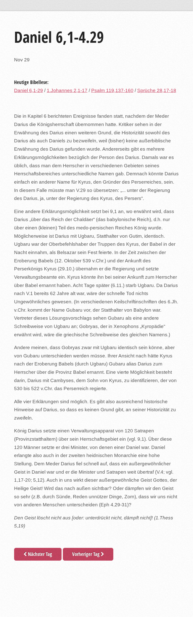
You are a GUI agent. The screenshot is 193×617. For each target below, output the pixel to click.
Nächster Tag (39, 554)
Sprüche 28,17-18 (156, 90)
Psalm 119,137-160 (112, 90)
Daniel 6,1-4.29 (59, 36)
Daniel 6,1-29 (28, 90)
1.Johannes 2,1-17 (67, 90)
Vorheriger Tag (86, 554)
